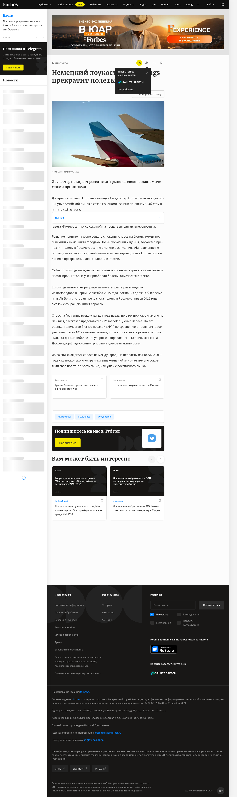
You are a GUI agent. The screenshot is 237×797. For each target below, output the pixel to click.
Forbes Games (69, 4)
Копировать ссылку (150, 94)
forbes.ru (85, 692)
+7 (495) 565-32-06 (94, 740)
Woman (165, 4)
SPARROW (78, 768)
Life (154, 4)
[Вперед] (170, 387)
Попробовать (125, 89)
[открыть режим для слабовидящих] (139, 63)
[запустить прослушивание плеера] (147, 63)
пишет (59, 218)
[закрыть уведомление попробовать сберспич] (147, 73)
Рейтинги (95, 4)
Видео (142, 4)
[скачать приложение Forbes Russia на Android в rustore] (163, 649)
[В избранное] (102, 380)
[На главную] (10, 4)
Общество (118, 500)
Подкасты (128, 4)
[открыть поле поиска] (223, 4)
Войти (210, 4)
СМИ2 (58, 768)
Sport (177, 4)
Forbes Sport (61, 500)
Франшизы (112, 4)
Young (189, 4)
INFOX (98, 768)
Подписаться (67, 443)
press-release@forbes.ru (107, 732)
